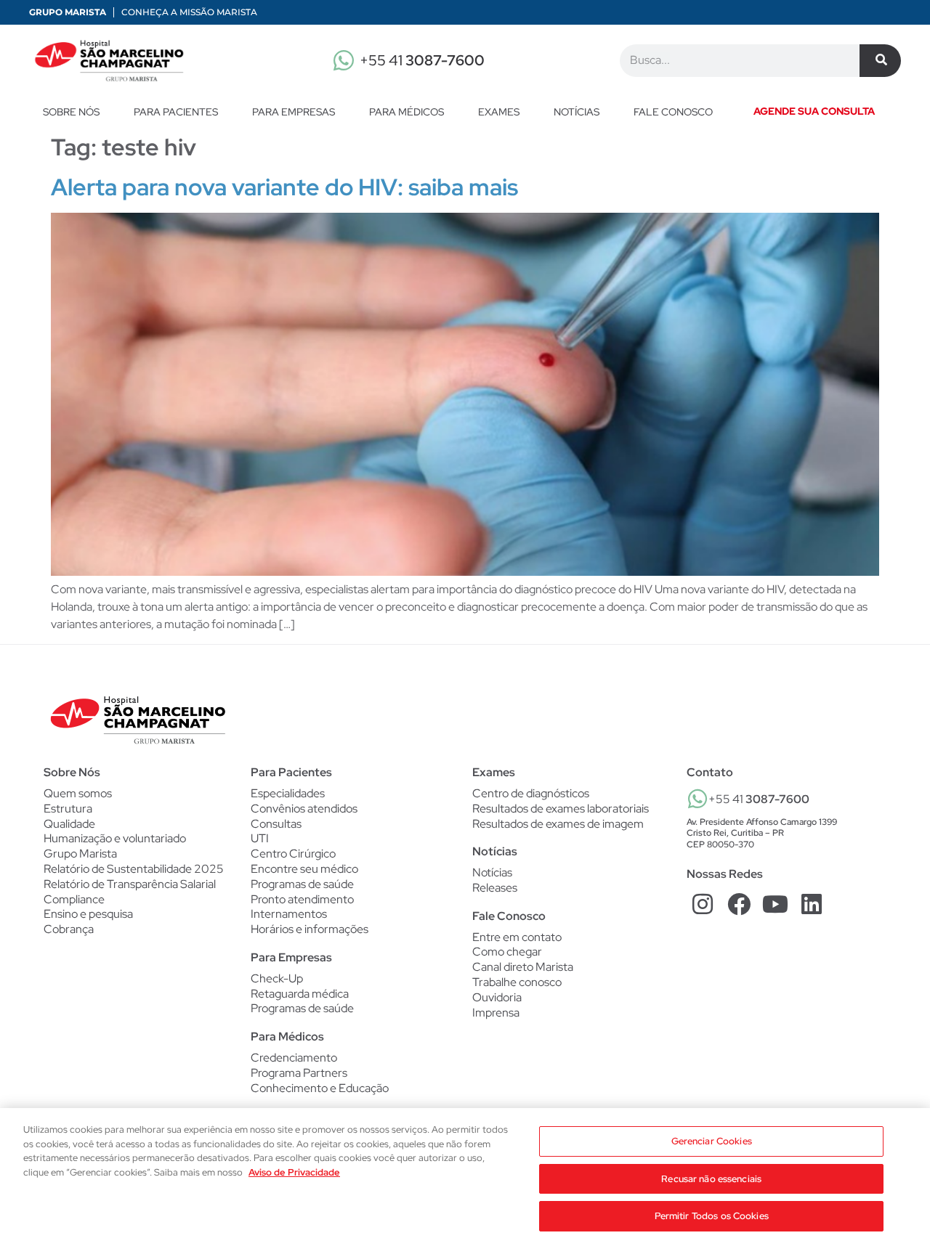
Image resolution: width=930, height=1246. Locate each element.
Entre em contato (517, 937)
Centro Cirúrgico (293, 854)
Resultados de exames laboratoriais (560, 809)
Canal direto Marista (522, 966)
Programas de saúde (302, 884)
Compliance (74, 899)
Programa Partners (299, 1073)
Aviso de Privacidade (294, 1172)
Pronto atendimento (302, 899)
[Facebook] (739, 904)
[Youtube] (775, 904)
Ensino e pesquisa (88, 913)
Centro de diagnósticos (530, 793)
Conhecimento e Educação (320, 1088)
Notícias (576, 111)
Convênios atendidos (304, 809)
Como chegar (507, 951)
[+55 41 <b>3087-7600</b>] (697, 799)
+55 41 (422, 60)
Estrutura (68, 808)
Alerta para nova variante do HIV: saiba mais (284, 187)
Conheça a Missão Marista (189, 12)
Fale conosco (673, 111)
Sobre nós (71, 111)
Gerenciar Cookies (711, 1141)
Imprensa (495, 1012)
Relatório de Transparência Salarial (130, 884)
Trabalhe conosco (517, 982)
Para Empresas (293, 111)
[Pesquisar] (880, 60)
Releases (494, 888)
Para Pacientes (176, 111)
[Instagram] (703, 904)
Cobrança (69, 929)
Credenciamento (294, 1058)
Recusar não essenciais (711, 1179)
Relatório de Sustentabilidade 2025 (134, 868)
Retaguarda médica (300, 994)
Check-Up (277, 979)
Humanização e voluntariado (115, 838)
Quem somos (78, 793)
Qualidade (69, 823)
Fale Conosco (509, 916)
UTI (260, 838)
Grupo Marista (67, 12)
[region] (465, 1177)
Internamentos (289, 914)
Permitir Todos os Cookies (712, 1216)
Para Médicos (406, 111)
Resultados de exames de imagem (558, 824)
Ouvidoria (497, 997)
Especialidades (288, 793)
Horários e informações (309, 929)
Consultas (276, 824)
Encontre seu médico (304, 869)
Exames (498, 111)
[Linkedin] (811, 904)
